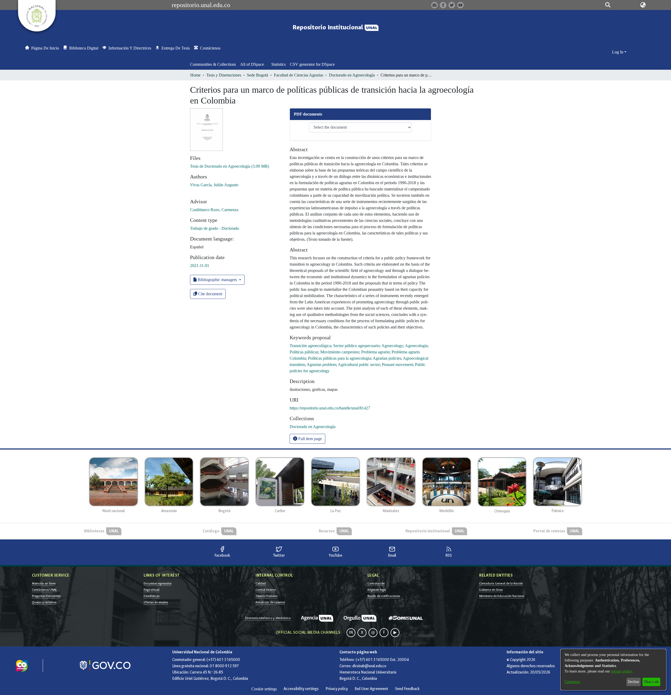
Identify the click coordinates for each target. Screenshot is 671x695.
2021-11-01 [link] (199, 265)
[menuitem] (253, 64)
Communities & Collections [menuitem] (213, 64)
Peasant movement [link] (397, 364)
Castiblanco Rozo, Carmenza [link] (214, 209)
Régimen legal (376, 590)
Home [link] (195, 75)
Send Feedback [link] (407, 688)
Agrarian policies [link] (387, 358)
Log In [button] (618, 52)
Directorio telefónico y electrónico (267, 618)
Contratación (376, 583)
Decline (633, 682)
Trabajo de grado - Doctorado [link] (214, 228)
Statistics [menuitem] (278, 64)
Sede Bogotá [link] (257, 75)
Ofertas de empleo (156, 602)
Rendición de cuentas (270, 602)
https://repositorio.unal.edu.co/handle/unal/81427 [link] (330, 408)
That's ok (651, 682)
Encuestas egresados (157, 583)
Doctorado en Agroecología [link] (352, 75)
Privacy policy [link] (337, 688)
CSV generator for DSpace (312, 64)
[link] (229, 166)
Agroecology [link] (392, 345)
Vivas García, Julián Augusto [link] (214, 185)
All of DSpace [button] (252, 64)
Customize (572, 682)
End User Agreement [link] (371, 688)
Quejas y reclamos (44, 602)
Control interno (266, 590)
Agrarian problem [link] (321, 364)
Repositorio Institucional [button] (329, 27)
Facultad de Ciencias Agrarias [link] (298, 75)
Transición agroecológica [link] (310, 345)
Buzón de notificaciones (383, 596)
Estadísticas (151, 596)
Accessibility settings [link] (301, 688)
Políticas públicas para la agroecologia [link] (339, 358)
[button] (608, 5)
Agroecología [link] (416, 345)
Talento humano (266, 596)
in (351, 632)
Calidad (261, 583)
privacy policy (621, 671)
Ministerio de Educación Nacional (501, 596)
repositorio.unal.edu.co (201, 5)
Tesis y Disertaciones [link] (223, 75)
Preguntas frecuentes (46, 596)
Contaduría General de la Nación (501, 583)
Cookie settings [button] (264, 689)
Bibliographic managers (217, 279)
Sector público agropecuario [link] (356, 345)
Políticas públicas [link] (304, 352)
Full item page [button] (309, 438)
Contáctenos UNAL (44, 590)
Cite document (209, 294)
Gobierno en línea (491, 590)
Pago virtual (151, 590)
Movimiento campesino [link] (339, 352)
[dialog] (613, 669)
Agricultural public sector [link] (359, 364)
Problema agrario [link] (375, 352)
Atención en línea (44, 583)
